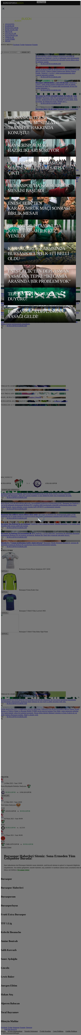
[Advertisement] (41, 241)
